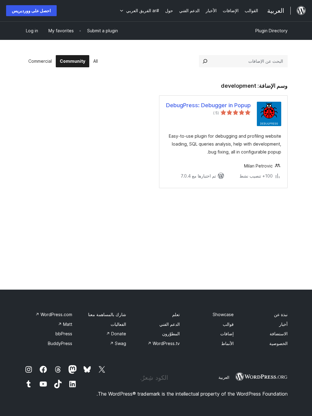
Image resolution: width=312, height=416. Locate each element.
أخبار (283, 324)
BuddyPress (60, 343)
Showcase (223, 314)
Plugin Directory (271, 30)
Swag (118, 343)
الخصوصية (278, 343)
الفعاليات (118, 324)
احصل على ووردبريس (31, 10)
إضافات (227, 333)
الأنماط (227, 343)
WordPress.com (53, 314)
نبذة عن (281, 314)
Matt (65, 324)
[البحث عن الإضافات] (205, 61)
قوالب (228, 324)
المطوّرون (171, 333)
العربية (223, 377)
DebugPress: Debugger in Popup (208, 105)
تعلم (176, 314)
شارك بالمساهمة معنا (107, 314)
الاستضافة (279, 333)
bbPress (63, 333)
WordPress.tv (163, 343)
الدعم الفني (169, 324)
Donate (116, 333)
